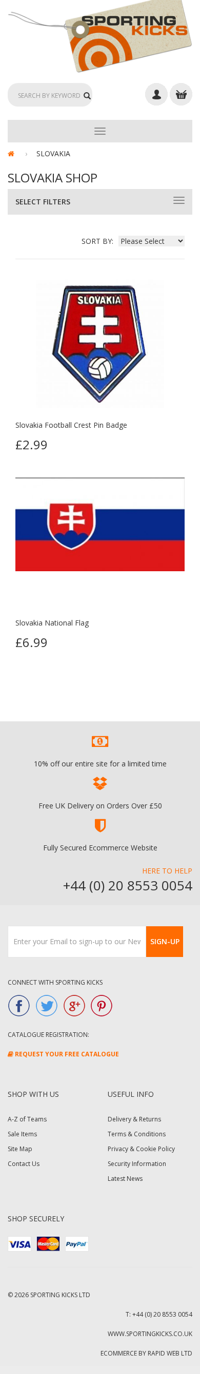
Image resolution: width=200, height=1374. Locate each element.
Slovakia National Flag (52, 623)
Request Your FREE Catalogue (66, 1054)
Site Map (20, 1148)
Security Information (137, 1163)
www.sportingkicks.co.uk (150, 1333)
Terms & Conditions (137, 1134)
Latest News (125, 1178)
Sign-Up (164, 941)
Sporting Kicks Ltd (60, 1294)
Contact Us (23, 1163)
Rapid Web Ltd (170, 1353)
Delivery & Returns (134, 1119)
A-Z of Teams (27, 1119)
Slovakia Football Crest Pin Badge (71, 425)
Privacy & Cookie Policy (141, 1148)
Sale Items (22, 1134)
